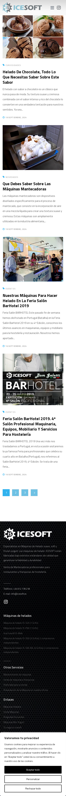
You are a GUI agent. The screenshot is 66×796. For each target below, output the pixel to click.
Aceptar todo (33, 769)
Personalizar (33, 779)
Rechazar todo (33, 788)
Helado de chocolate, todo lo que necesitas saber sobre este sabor (31, 77)
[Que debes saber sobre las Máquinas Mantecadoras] (33, 128)
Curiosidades (13, 65)
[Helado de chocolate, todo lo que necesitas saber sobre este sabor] (33, 18)
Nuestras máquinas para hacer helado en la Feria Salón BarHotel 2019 (30, 300)
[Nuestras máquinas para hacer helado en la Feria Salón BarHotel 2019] (33, 239)
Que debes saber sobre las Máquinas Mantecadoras (27, 186)
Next (34, 492)
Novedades (12, 177)
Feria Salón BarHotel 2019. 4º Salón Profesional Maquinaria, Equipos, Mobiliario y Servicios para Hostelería (30, 426)
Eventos (11, 288)
